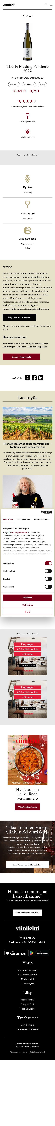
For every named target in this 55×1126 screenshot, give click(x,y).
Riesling (28, 192)
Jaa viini (17, 378)
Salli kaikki (27, 598)
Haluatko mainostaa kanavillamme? (27, 894)
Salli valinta (27, 605)
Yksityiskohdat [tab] (23, 519)
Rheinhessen (27, 244)
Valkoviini (27, 218)
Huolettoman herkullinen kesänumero (27, 794)
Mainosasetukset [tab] (42, 519)
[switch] (48, 571)
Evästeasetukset (37, 1052)
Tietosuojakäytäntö (19, 1052)
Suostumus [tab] (8, 519)
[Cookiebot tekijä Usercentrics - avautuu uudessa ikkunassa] (41, 512)
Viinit (29, 16)
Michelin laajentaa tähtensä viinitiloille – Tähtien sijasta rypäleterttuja (27, 445)
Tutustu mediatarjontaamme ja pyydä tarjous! (27, 900)
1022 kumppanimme (17, 532)
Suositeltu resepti (21, 357)
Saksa (27, 248)
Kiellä (27, 612)
